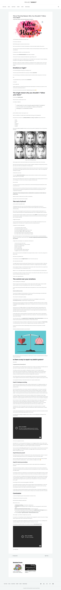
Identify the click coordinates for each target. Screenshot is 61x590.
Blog (14, 19)
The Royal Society (33, 159)
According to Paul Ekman (34, 117)
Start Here (4, 6)
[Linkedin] (43, 583)
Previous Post (15, 555)
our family (36, 299)
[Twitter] (40, 583)
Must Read (13, 6)
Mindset (19, 19)
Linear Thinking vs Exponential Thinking (17, 572)
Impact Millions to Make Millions (30, 572)
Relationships (27, 6)
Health (22, 6)
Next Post (47, 555)
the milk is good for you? (24, 447)
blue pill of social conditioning (19, 303)
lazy (21, 307)
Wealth (18, 6)
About (9, 6)
